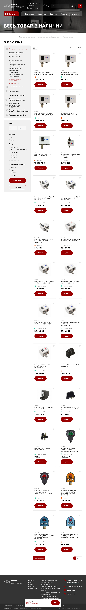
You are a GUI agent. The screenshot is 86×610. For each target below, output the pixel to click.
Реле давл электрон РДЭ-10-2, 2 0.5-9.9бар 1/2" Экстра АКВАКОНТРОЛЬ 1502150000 (71, 536)
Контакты (75, 14)
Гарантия (42, 14)
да (12, 137)
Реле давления (67, 37)
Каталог (12, 14)
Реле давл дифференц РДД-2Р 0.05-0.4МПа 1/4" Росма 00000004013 (70, 198)
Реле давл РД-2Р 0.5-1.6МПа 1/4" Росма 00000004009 (43, 323)
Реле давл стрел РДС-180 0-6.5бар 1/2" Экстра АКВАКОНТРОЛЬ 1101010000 (69, 449)
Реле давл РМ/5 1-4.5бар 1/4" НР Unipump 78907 (43, 448)
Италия (13, 167)
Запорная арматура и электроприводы (16, 69)
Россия (13, 172)
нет (12, 140)
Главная (6, 37)
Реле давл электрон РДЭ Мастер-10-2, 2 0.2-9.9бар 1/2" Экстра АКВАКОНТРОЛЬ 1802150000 (44, 537)
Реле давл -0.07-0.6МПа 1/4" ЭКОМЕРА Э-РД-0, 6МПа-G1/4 (43, 114)
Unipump (13, 155)
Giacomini (14, 152)
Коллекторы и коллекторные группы (16, 73)
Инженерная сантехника (27, 37)
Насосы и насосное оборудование (48, 37)
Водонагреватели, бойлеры (14, 57)
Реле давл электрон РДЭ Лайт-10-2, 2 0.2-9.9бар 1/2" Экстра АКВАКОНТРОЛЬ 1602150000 (69, 493)
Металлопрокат (46, 584)
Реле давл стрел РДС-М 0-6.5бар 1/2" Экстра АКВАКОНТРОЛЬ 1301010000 (43, 492)
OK (55, 603)
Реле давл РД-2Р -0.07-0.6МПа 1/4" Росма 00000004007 (44, 282)
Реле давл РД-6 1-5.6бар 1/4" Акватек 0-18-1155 (70, 365)
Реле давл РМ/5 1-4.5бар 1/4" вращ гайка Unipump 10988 (70, 407)
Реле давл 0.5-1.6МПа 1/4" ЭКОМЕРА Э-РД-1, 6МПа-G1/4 (70, 114)
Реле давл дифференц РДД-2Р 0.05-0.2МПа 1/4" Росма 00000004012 (44, 198)
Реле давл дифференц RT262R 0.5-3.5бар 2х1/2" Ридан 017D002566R (70, 156)
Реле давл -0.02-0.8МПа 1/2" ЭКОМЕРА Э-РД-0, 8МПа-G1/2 (43, 73)
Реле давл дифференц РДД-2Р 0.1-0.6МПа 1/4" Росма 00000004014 (44, 240)
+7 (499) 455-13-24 (33, 4)
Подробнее (35, 603)
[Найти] (53, 6)
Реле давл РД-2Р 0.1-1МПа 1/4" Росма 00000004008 (70, 282)
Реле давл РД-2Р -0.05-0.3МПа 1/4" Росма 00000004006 (70, 239)
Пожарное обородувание (49, 586)
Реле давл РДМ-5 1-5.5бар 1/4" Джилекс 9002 (44, 407)
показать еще (39, 558)
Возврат (31, 584)
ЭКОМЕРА (14, 147)
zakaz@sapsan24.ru (74, 586)
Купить (40, 85)
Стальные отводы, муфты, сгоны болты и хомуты (17, 65)
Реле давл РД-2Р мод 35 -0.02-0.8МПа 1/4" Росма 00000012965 (44, 366)
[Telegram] (47, 5)
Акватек (13, 157)
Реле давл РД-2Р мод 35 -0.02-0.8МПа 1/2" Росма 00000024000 (70, 324)
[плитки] (34, 48)
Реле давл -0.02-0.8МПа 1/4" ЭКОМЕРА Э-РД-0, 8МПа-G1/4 (70, 73)
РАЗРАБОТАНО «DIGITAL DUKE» (68, 608)
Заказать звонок (33, 8)
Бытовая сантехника (47, 582)
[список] (36, 48)
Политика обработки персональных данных (31, 608)
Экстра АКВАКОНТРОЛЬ (18, 150)
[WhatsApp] (44, 5)
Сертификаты (32, 588)
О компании (29, 14)
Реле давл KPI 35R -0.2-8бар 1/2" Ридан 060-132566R (43, 155)
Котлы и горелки (14, 76)
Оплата (64, 14)
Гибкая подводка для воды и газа (15, 61)
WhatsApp (71, 590)
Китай (13, 170)
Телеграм (71, 594)
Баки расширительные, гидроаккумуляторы (16, 53)
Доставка (53, 14)
